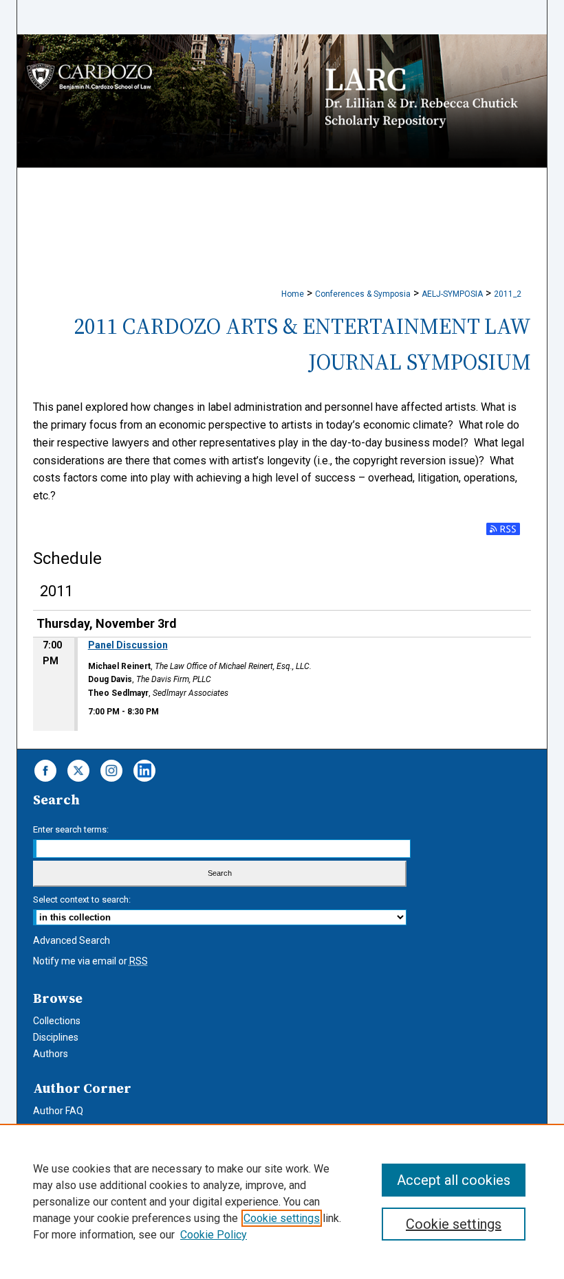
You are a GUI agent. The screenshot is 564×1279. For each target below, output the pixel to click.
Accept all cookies (453, 1180)
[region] (282, 1201)
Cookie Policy (213, 1234)
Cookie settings (281, 1218)
